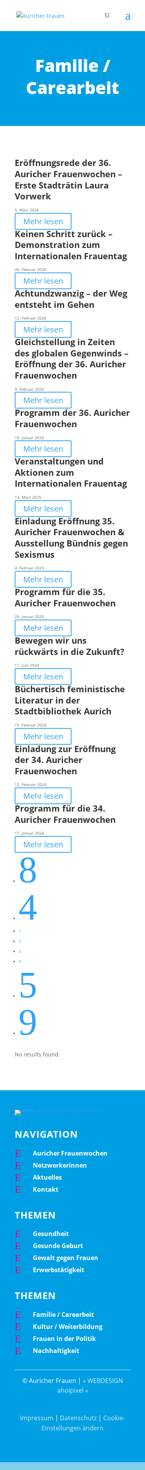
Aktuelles (47, 1177)
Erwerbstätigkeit (58, 1270)
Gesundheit (51, 1233)
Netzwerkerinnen (60, 1165)
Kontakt (45, 1189)
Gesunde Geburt (58, 1245)
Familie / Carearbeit (63, 1314)
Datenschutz (78, 1418)
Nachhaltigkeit (56, 1350)
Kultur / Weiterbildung (67, 1326)
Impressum (36, 1418)
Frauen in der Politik (64, 1338)
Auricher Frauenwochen (70, 1153)
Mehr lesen (43, 221)
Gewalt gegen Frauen (65, 1258)
